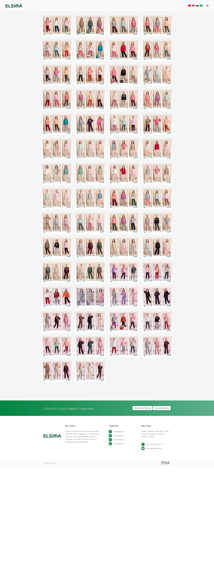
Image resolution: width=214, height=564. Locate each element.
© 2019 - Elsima (49, 463)
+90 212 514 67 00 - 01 (154, 444)
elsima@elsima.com (154, 448)
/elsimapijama (118, 432)
